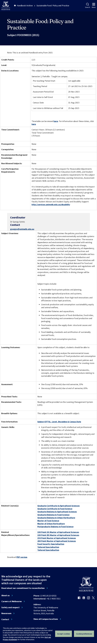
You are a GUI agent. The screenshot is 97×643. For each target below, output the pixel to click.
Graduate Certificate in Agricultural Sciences (58, 505)
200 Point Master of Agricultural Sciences (56, 541)
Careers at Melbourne (11, 601)
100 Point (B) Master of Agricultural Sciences (58, 535)
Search (87, 7)
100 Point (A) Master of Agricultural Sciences (58, 532)
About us (5, 595)
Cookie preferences (84, 634)
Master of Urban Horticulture (51, 523)
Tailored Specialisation (48, 547)
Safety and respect (10, 607)
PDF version (21, 557)
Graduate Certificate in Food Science (54, 508)
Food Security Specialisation (50, 544)
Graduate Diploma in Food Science (53, 514)
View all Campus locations (45, 619)
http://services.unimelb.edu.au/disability (51, 204)
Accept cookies (63, 634)
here (56, 121)
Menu (94, 7)
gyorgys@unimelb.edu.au (22, 229)
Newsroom (6, 613)
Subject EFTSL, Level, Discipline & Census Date (59, 421)
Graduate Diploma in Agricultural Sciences (57, 511)
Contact (5, 619)
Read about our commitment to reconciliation (23, 588)
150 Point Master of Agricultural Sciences (56, 538)
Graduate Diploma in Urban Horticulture (56, 517)
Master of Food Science (48, 520)
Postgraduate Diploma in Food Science (55, 526)
